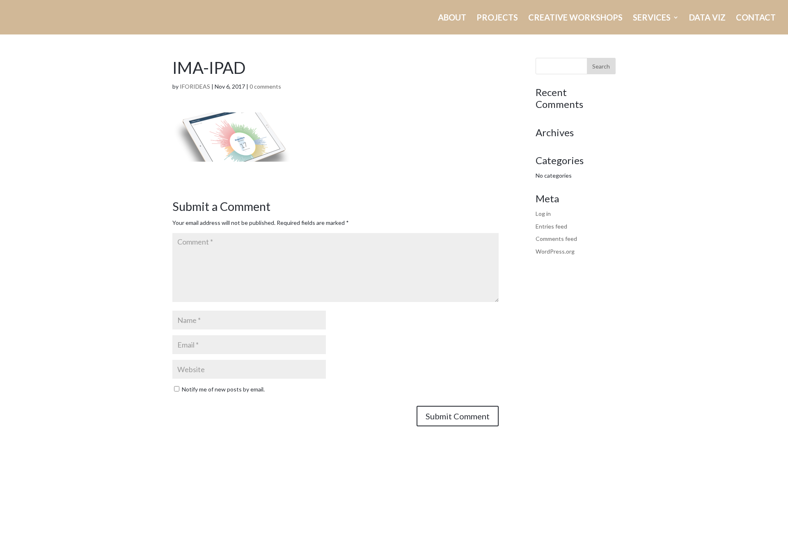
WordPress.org (555, 251)
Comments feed (556, 238)
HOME (366, 18)
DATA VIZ (707, 18)
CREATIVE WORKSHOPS (575, 18)
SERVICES (652, 18)
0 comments (265, 86)
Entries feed (551, 226)
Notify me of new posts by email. (223, 389)
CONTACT (756, 18)
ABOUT (452, 18)
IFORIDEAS (195, 86)
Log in (543, 213)
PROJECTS (497, 18)
